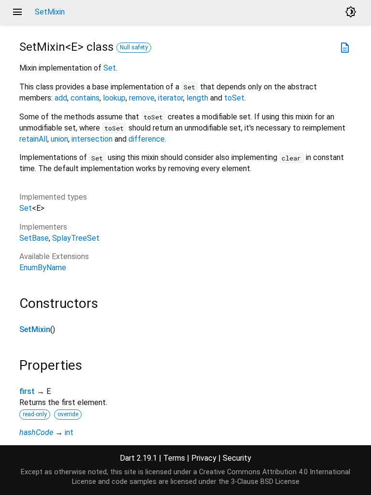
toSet (234, 97)
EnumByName (42, 267)
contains (85, 97)
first (27, 391)
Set (109, 68)
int (69, 432)
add (61, 97)
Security (237, 458)
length (197, 97)
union (59, 139)
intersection (92, 139)
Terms (174, 458)
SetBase (34, 238)
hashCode (36, 432)
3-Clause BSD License (265, 482)
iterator (170, 97)
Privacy (203, 458)
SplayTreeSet (76, 238)
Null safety (134, 47)
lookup (114, 97)
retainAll (33, 139)
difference (146, 139)
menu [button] (17, 12)
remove (142, 97)
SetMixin (34, 329)
